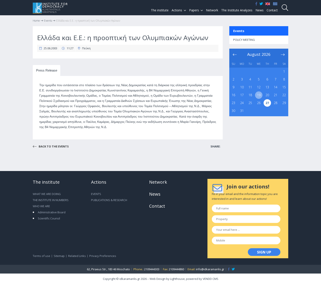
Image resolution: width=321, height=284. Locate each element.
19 (259, 95)
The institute (160, 10)
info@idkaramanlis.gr (210, 269)
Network (212, 10)
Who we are (41, 206)
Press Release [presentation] (46, 70)
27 (267, 103)
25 (250, 103)
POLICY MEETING (244, 40)
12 (259, 87)
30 (233, 111)
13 (267, 87)
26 (259, 103)
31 (242, 111)
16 (233, 95)
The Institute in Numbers (51, 200)
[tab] (46, 70)
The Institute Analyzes (236, 10)
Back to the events (53, 146)
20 (267, 95)
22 (284, 95)
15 (284, 87)
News (259, 10)
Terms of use (41, 256)
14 (275, 87)
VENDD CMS (210, 279)
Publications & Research (109, 200)
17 (242, 95)
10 (242, 87)
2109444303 (151, 269)
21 (275, 95)
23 (233, 103)
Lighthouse (177, 279)
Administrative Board (52, 212)
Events (238, 31)
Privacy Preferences (102, 256)
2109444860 (176, 269)
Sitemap (59, 256)
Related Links (77, 256)
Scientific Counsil (49, 218)
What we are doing (47, 194)
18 (250, 95)
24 (242, 103)
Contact (272, 10)
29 (284, 103)
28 (275, 103)
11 (250, 87)
